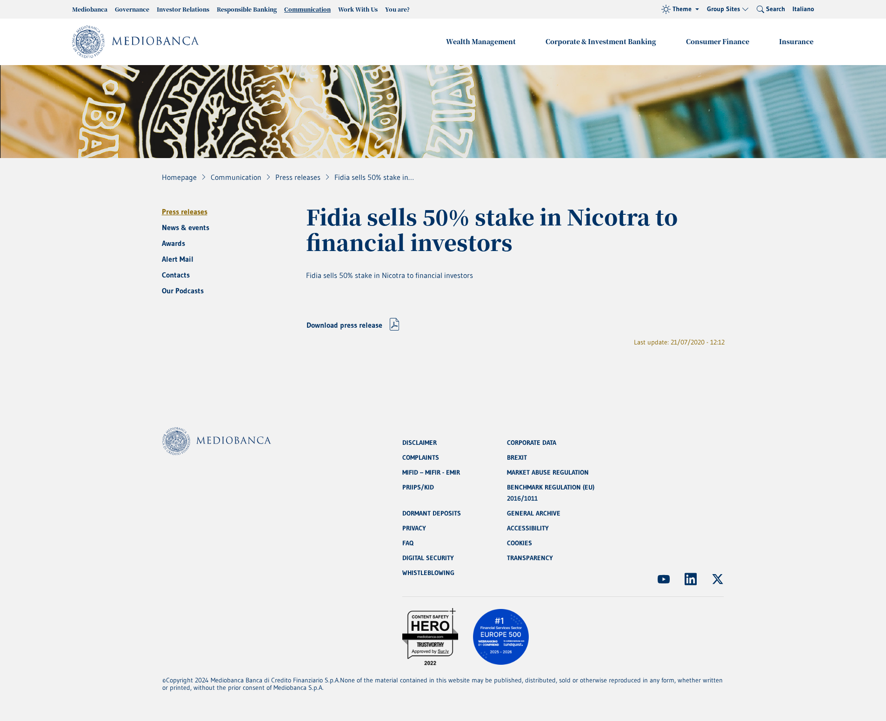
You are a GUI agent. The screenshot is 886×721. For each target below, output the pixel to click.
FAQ (407, 543)
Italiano (803, 9)
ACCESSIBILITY (528, 528)
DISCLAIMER (419, 442)
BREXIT (517, 457)
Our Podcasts (183, 290)
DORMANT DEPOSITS (431, 513)
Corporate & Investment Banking (601, 41)
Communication (307, 9)
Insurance (796, 41)
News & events (185, 227)
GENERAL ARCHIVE (533, 513)
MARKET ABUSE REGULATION (548, 472)
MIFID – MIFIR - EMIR (431, 472)
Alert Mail (177, 259)
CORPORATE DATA (531, 442)
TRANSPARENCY (530, 558)
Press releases (184, 211)
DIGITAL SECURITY (428, 558)
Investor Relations (183, 9)
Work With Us (358, 9)
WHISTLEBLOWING (428, 573)
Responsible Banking (247, 9)
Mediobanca (89, 9)
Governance (132, 9)
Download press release (344, 325)
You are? (397, 9)
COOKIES (519, 543)
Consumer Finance (717, 41)
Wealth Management (481, 41)
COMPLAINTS (420, 457)
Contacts (176, 274)
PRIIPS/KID (418, 487)
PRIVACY (414, 528)
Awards (173, 243)
